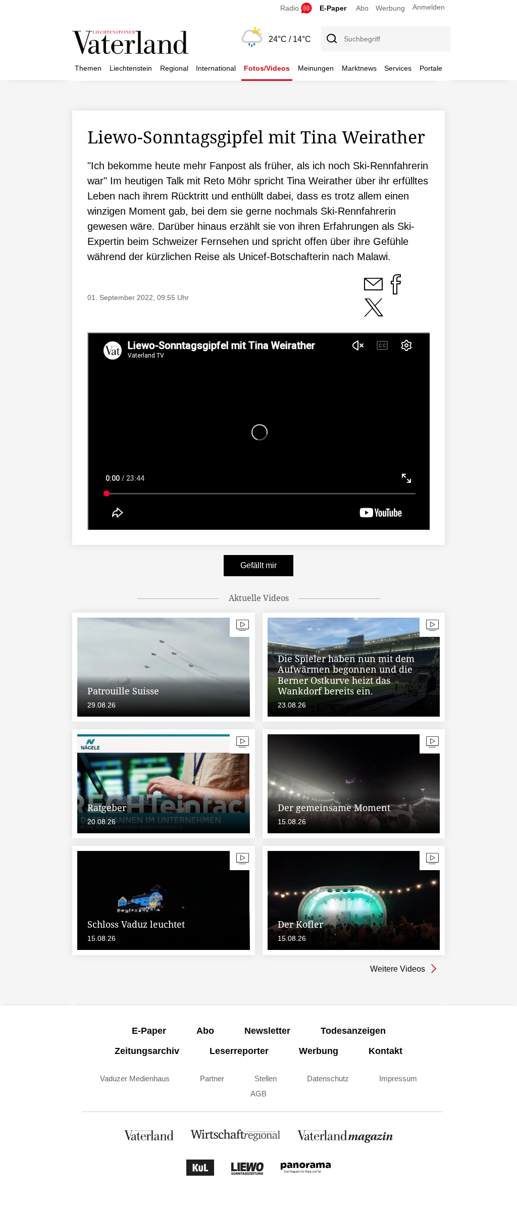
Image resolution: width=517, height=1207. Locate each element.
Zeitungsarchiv (147, 1051)
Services (397, 68)
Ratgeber (106, 807)
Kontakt (385, 1051)
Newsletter (267, 1031)
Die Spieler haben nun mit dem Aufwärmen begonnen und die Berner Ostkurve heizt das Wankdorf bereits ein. (346, 674)
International (216, 68)
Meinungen (316, 68)
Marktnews (359, 68)
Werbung (390, 8)
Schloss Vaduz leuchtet (136, 924)
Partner (212, 1078)
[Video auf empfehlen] (373, 313)
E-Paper (333, 8)
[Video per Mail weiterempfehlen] (374, 290)
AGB (258, 1093)
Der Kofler (300, 924)
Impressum (398, 1078)
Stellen (265, 1078)
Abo (362, 8)
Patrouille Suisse (123, 691)
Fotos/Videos (267, 68)
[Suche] (331, 38)
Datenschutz (328, 1078)
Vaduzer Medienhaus (135, 1078)
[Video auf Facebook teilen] (396, 290)
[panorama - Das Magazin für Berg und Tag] (306, 1173)
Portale (431, 68)
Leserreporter (239, 1051)
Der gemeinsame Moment (334, 807)
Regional (174, 68)
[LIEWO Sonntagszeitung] (247, 1173)
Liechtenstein (131, 68)
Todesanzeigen (353, 1031)
